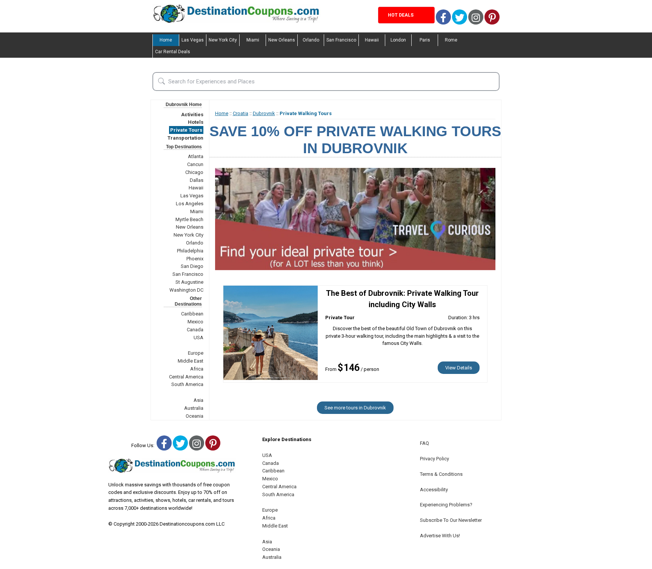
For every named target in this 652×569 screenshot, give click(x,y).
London (398, 40)
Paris (425, 40)
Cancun (195, 164)
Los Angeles (189, 203)
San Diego (192, 266)
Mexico (195, 321)
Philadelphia (190, 251)
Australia (193, 408)
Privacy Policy (434, 458)
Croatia (240, 113)
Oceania (194, 416)
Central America (186, 377)
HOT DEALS (401, 15)
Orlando (311, 40)
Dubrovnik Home (184, 104)
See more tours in (355, 408)
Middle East (190, 361)
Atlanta (195, 156)
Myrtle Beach (189, 219)
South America (187, 384)
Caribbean (192, 314)
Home (166, 40)
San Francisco (341, 40)
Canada (195, 329)
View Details (458, 368)
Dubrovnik (264, 113)
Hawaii (372, 40)
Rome (451, 40)
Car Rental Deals (172, 51)
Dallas (196, 180)
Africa (196, 369)
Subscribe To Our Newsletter (451, 520)
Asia (198, 400)
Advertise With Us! (440, 535)
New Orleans (281, 40)
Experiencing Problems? (446, 504)
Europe (195, 353)
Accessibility (434, 489)
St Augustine (189, 282)
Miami (252, 40)
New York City (223, 40)
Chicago (194, 172)
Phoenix (194, 258)
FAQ (424, 443)
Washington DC (186, 290)
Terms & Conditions (441, 474)
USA (198, 337)
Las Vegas (192, 40)
